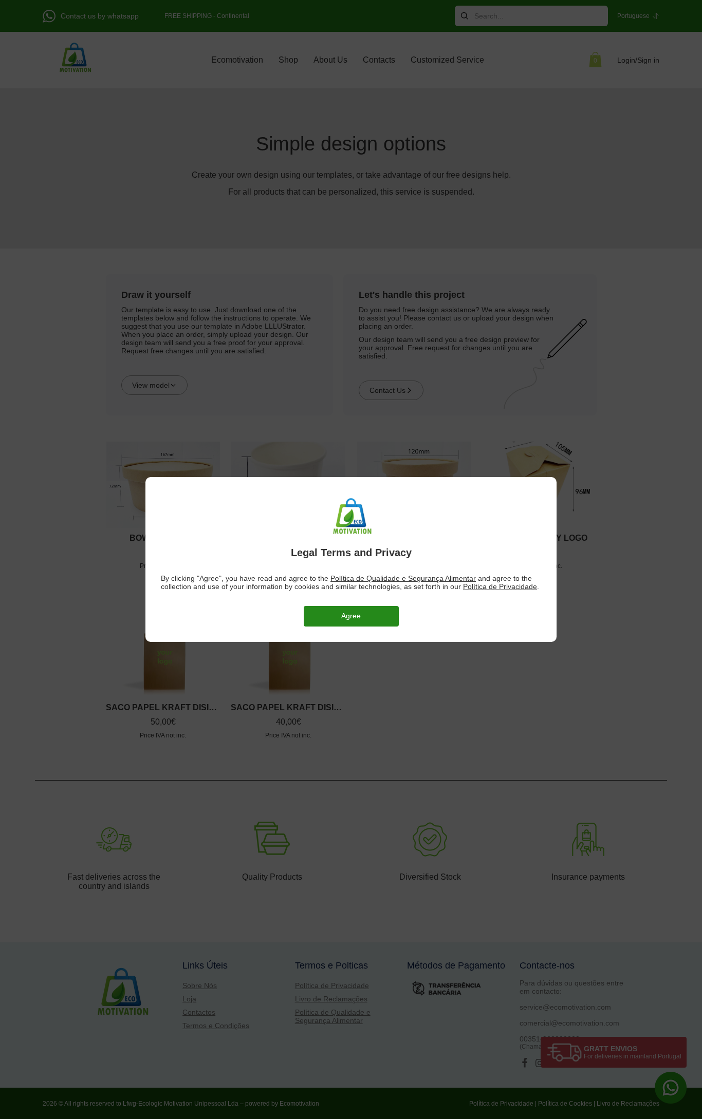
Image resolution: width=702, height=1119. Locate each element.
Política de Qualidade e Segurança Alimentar (403, 578)
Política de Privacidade (500, 586)
